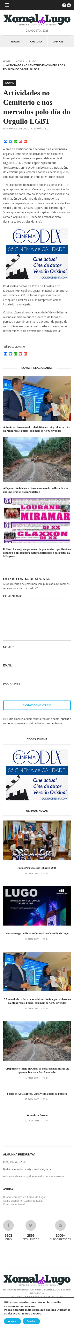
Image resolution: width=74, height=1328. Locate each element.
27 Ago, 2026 (32, 939)
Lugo (32, 61)
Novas (15, 41)
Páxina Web (11, 683)
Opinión (58, 41)
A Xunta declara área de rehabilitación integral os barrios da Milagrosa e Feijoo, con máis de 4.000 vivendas (36, 428)
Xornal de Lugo (19, 128)
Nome (8, 647)
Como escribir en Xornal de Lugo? (23, 1200)
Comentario (12, 596)
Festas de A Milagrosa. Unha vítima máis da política (37, 1093)
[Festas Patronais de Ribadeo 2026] (37, 859)
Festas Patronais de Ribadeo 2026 (37, 867)
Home (6, 61)
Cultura (36, 41)
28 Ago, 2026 (32, 873)
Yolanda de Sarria (37, 1115)
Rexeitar (31, 1321)
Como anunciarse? (14, 1204)
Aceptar (12, 1321)
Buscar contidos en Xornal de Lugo (24, 1197)
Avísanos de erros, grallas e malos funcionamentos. (34, 1176)
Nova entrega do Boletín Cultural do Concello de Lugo (37, 933)
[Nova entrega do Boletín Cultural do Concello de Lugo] (37, 924)
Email (8, 665)
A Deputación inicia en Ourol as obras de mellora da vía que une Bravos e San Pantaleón (35, 490)
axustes (36, 1313)
